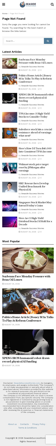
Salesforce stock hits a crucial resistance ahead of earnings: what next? (35, 132)
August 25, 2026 (28, 70)
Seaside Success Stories (32, 67)
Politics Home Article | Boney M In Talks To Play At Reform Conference (35, 78)
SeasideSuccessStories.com (27, 383)
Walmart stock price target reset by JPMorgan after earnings (33, 167)
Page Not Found (17, 13)
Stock (8, 270)
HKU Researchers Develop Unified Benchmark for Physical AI (34, 186)
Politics (9, 311)
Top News (10, 352)
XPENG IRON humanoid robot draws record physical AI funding (36, 97)
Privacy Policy (38, 424)
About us (12, 424)
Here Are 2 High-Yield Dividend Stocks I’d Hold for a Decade (35, 221)
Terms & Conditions (27, 428)
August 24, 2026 (28, 159)
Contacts (24, 424)
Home (4, 13)
